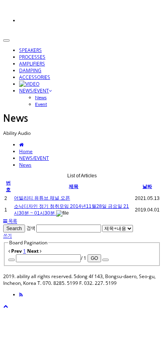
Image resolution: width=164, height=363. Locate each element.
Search (14, 228)
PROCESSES (32, 57)
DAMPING (30, 70)
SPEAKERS (30, 50)
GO (94, 258)
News (41, 97)
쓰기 (7, 235)
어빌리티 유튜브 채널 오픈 (42, 198)
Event (41, 104)
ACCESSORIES (34, 77)
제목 (73, 186)
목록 (12, 221)
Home (26, 151)
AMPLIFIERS (32, 63)
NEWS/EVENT (34, 90)
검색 (30, 228)
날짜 (147, 186)
